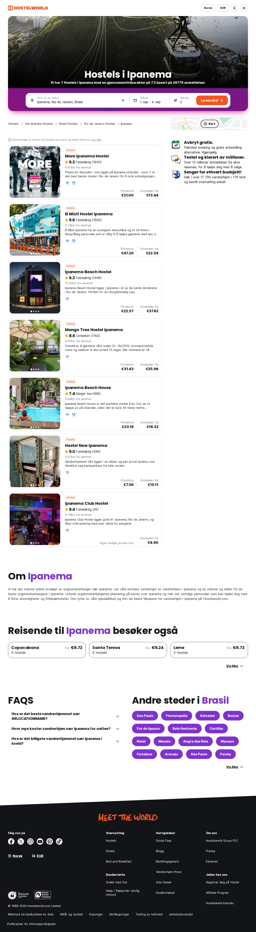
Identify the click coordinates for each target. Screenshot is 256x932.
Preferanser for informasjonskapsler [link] (31, 924)
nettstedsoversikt (181, 914)
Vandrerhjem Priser (169, 872)
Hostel (71, 150)
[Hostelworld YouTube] (40, 841)
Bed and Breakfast (119, 861)
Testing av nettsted (149, 914)
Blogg (160, 851)
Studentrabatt (165, 892)
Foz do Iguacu (148, 728)
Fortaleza (144, 754)
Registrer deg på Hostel (222, 882)
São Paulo (199, 754)
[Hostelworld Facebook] (11, 841)
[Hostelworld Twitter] (21, 841)
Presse (210, 851)
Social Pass (163, 840)
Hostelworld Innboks (220, 903)
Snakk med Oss (116, 882)
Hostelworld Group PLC (222, 840)
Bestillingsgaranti (167, 861)
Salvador (207, 716)
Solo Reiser (164, 882)
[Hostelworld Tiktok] (59, 841)
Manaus (227, 741)
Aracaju (171, 754)
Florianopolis (176, 716)
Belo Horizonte (185, 728)
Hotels (110, 851)
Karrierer (212, 861)
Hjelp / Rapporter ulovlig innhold (123, 892)
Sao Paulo (145, 716)
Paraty (225, 754)
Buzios (233, 716)
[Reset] (123, 100)
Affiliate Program (217, 892)
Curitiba (216, 728)
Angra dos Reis (195, 741)
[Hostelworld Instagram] (30, 841)
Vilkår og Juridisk (71, 914)
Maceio (164, 741)
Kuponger (96, 914)
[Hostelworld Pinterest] (49, 841)
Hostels (111, 840)
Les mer (96, 139)
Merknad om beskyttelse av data (30, 914)
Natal (141, 741)
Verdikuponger (119, 914)
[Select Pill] (234, 8)
